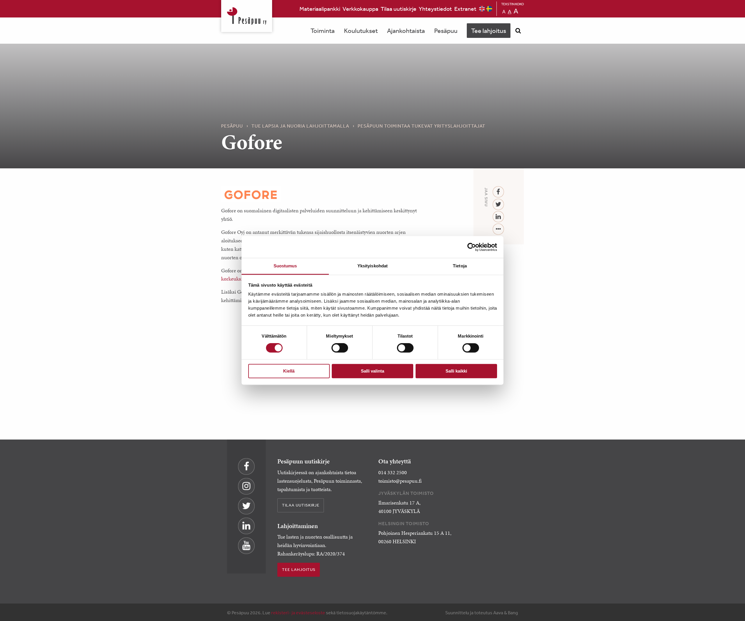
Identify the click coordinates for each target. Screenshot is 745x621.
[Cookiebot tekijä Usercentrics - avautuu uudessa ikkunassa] (471, 247)
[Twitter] (498, 204)
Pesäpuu (246, 16)
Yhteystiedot (435, 8)
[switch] (339, 348)
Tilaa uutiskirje (398, 8)
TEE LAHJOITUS (298, 569)
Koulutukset (361, 30)
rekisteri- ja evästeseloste (298, 612)
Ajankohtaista (406, 30)
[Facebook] (498, 192)
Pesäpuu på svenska (489, 9)
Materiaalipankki (319, 8)
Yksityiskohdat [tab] (372, 265)
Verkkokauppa (360, 8)
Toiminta (323, 30)
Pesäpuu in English (482, 9)
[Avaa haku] (518, 30)
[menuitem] (319, 8)
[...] (498, 229)
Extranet (465, 8)
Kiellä (289, 370)
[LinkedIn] (498, 217)
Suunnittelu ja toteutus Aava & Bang (481, 612)
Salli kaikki (456, 370)
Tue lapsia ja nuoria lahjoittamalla (300, 126)
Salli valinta (372, 370)
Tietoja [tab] (460, 265)
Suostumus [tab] (285, 265)
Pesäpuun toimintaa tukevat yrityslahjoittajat (421, 126)
